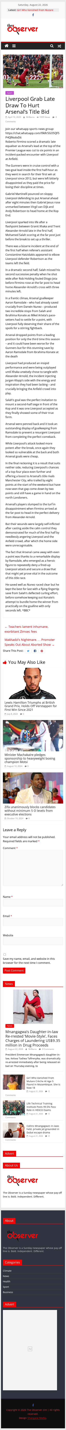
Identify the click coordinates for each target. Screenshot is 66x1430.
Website (8, 935)
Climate (7, 1270)
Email (7, 916)
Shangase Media (36, 1417)
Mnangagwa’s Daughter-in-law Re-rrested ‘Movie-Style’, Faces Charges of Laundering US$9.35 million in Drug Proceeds (32, 1038)
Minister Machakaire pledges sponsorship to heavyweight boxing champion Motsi (30, 758)
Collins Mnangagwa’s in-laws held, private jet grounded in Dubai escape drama (43, 1129)
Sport (9, 92)
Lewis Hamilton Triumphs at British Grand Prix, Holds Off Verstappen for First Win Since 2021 (31, 706)
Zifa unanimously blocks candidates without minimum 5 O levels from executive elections (30, 810)
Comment (10, 848)
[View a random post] (59, 45)
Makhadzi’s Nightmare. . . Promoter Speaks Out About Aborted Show (30, 642)
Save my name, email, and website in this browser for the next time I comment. (29, 961)
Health (6, 1281)
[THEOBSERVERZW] (22, 1228)
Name (8, 897)
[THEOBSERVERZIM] (22, 1172)
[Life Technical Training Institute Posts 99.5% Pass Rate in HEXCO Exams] (14, 1102)
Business (8, 1292)
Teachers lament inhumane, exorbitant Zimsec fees (26, 629)
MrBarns (30, 117)
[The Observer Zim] (6, 45)
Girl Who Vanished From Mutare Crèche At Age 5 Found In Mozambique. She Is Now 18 (43, 1082)
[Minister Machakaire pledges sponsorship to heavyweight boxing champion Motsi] (33, 722)
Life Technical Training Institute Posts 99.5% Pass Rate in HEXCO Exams (41, 1107)
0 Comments (48, 1049)
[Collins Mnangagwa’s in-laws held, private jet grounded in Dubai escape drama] (14, 1124)
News (9, 1025)
